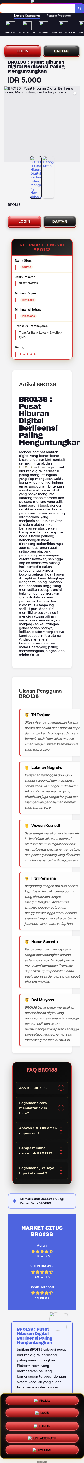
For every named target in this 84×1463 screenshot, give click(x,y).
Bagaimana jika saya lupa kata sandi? (36, 1170)
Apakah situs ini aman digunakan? (38, 1130)
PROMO (44, 1400)
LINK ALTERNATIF (44, 1437)
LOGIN (22, 51)
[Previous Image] (8, 125)
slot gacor (42, 1462)
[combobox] (37, 8)
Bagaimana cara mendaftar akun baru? (33, 1108)
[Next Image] (76, 125)
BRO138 (25, 467)
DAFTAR (61, 51)
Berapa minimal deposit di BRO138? (35, 1150)
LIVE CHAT (45, 1450)
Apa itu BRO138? (33, 1088)
